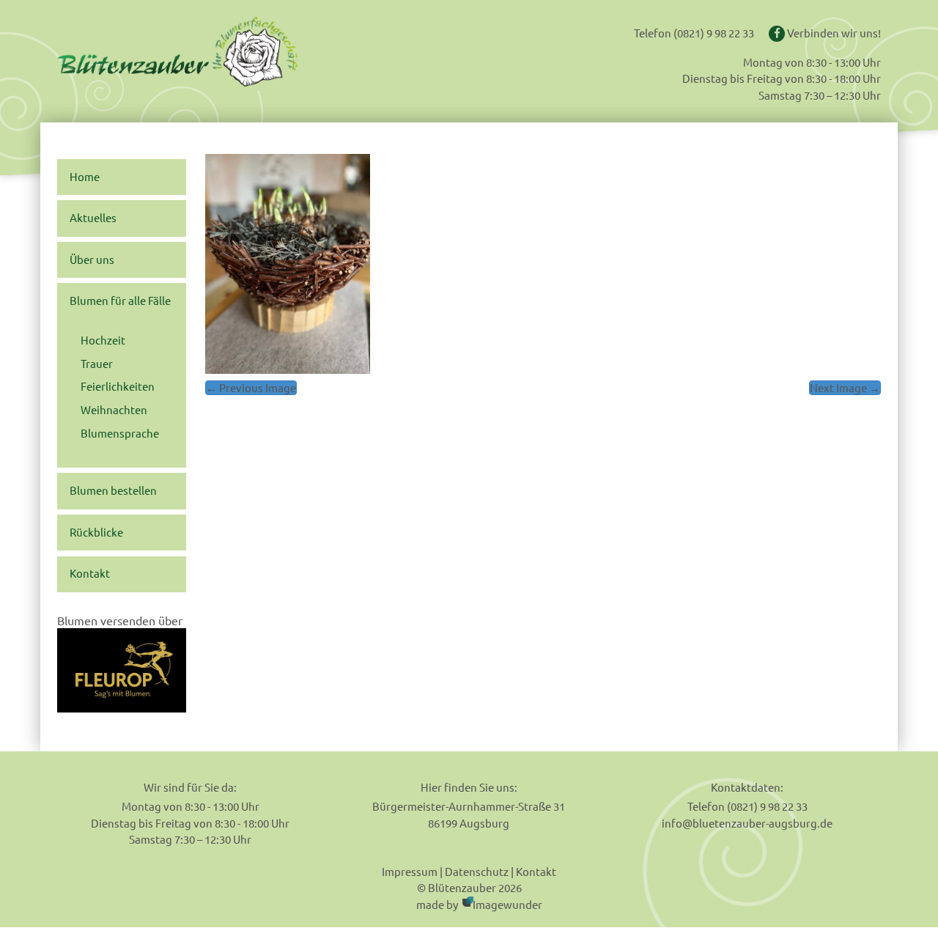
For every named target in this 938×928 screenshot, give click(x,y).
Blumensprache (120, 433)
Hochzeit (103, 340)
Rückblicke (96, 532)
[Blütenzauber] (222, 51)
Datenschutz (477, 871)
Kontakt (90, 573)
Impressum (409, 871)
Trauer (97, 363)
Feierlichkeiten (118, 386)
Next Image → (845, 387)
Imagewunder (507, 904)
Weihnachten (114, 409)
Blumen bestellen (113, 490)
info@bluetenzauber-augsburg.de (747, 823)
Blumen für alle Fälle (120, 300)
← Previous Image (251, 387)
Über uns (92, 259)
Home (85, 176)
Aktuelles (93, 217)
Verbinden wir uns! (833, 33)
